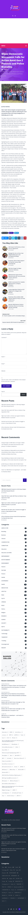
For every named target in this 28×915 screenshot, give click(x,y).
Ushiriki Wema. (18, 732)
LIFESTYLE (3, 591)
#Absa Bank (5, 732)
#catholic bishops (11, 795)
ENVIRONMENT (5, 563)
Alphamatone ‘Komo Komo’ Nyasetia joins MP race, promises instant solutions (16, 276)
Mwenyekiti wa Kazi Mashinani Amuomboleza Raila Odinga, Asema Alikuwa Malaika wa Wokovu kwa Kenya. (13, 452)
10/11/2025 (11, 309)
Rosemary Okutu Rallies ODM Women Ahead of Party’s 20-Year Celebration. (16, 298)
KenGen (16, 766)
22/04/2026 (11, 271)
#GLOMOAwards (6, 744)
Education (4, 549)
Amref (8, 737)
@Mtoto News (13, 769)
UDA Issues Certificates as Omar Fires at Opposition (16, 247)
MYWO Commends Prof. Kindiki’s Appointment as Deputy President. (16, 283)
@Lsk (11, 755)
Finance (3, 573)
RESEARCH (3, 616)
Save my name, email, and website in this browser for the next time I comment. (13, 380)
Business (3, 535)
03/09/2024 (11, 257)
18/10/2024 (11, 286)
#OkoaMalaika (15, 744)
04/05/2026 (11, 279)
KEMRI (11, 732)
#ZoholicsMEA (21, 769)
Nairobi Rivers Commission (8, 763)
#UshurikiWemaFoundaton (8, 747)
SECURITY (3, 623)
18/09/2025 (11, 294)
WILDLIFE (3, 647)
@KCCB (19, 795)
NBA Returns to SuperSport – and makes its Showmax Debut (12, 716)
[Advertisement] (14, 31)
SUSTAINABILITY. (5, 630)
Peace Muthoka (5, 450)
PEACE (2, 605)
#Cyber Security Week (7, 761)
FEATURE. (3, 570)
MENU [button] (3, 46)
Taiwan (23, 735)
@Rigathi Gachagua (6, 790)
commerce (5, 735)
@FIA (3, 758)
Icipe (3, 737)
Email (3, 363)
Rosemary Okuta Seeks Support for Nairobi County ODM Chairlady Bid (16, 262)
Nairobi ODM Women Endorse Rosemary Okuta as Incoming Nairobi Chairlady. (15, 306)
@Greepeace (5, 780)
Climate (3, 538)
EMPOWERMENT (5, 556)
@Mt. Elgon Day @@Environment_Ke (10, 778)
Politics (6, 70)
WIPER (17, 232)
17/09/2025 (11, 265)
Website (3, 371)
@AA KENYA (18, 755)
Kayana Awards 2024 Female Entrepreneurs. (13, 322)
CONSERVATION (5, 542)
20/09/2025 (11, 301)
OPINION (3, 602)
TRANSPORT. (4, 637)
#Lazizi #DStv (5, 749)
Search (3, 391)
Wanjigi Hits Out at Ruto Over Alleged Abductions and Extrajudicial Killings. (15, 255)
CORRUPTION (4, 545)
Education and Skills (6, 552)
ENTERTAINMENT (5, 559)
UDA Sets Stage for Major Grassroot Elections (14, 269)
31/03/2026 (11, 250)
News (2, 595)
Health (3, 584)
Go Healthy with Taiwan (17, 792)
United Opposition (6, 792)
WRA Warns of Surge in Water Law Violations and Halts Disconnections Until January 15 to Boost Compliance (13, 444)
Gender (3, 577)
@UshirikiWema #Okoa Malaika (9, 783)
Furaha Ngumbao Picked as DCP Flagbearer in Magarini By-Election (16, 291)
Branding (3, 531)
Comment (4, 337)
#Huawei (14, 737)
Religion (3, 612)
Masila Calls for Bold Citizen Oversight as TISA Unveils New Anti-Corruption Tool (13, 703)
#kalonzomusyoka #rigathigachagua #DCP (11, 752)
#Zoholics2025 (5, 772)
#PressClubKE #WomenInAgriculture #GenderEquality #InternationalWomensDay (13, 741)
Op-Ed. (3, 598)
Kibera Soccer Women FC (19, 758)
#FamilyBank (5, 755)
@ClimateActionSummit (7, 766)
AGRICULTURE (4, 528)
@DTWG (16, 735)
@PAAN (22, 766)
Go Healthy (10, 758)
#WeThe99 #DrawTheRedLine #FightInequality (12, 775)
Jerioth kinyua (4, 464)
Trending (3, 640)
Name (3, 356)
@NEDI (15, 790)
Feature (3, 566)
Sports (3, 626)
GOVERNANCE (4, 580)
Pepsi (3, 795)
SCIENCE (3, 619)
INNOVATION (4, 588)
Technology (4, 633)
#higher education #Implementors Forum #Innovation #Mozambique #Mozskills (12, 787)
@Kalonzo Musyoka (14, 780)
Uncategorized (5, 644)
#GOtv (17, 747)
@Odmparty (5, 769)
